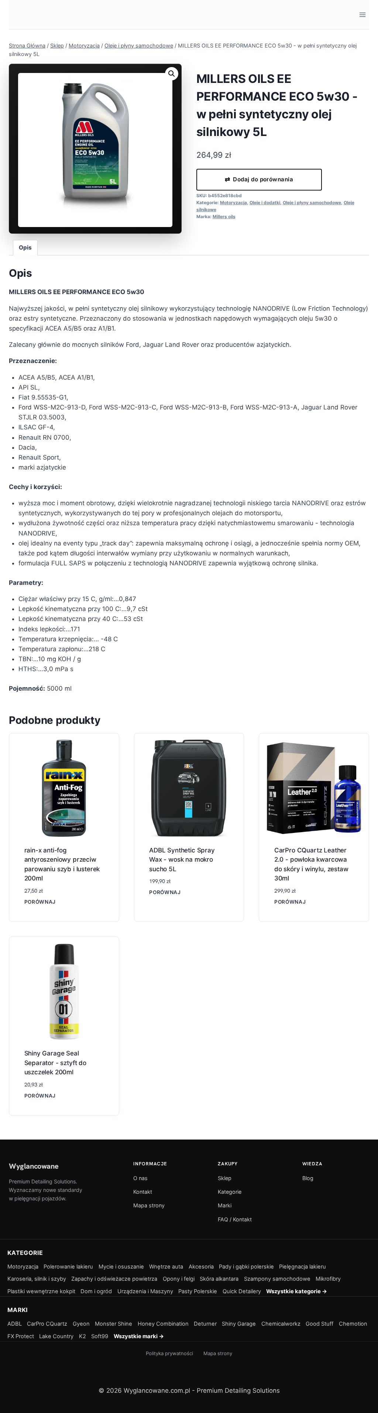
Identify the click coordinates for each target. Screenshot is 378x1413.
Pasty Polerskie (197, 1291)
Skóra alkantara (219, 1279)
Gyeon (81, 1323)
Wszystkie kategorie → (296, 1291)
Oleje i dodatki (265, 202)
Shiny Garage (239, 1323)
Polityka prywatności (169, 1353)
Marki (224, 1205)
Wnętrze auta (166, 1266)
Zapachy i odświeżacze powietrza (114, 1279)
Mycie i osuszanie (121, 1266)
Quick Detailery (242, 1291)
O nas (140, 1178)
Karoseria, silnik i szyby (36, 1279)
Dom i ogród (96, 1291)
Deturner (205, 1323)
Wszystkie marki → (139, 1336)
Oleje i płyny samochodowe (312, 202)
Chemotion (353, 1323)
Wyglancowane (33, 1166)
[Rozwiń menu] (362, 14)
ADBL (14, 1323)
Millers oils (224, 216)
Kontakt (142, 1192)
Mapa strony (149, 1205)
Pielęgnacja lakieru (302, 1266)
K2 (82, 1336)
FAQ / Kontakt (235, 1219)
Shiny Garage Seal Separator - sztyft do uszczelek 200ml (55, 1063)
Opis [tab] (25, 247)
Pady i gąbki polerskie (246, 1266)
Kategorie (229, 1192)
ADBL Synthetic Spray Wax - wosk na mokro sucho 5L (182, 860)
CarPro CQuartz (47, 1323)
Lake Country (56, 1336)
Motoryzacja (233, 202)
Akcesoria (201, 1266)
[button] (171, 73)
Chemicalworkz (280, 1323)
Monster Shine (113, 1323)
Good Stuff (319, 1323)
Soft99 (99, 1336)
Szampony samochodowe (277, 1279)
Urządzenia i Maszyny (145, 1291)
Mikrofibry (328, 1279)
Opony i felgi (179, 1279)
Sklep (224, 1178)
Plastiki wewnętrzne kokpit (41, 1291)
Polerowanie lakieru (68, 1266)
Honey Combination (163, 1323)
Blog (307, 1178)
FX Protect (20, 1336)
